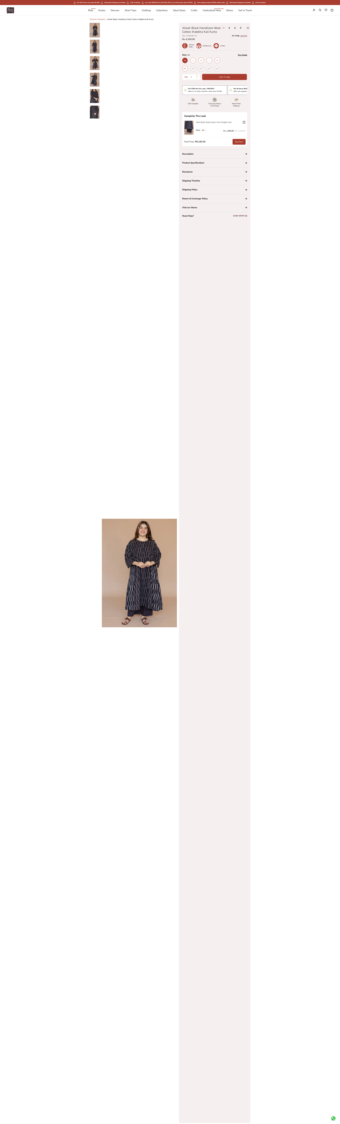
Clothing (146, 10)
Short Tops (130, 10)
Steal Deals (179, 10)
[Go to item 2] (95, 46)
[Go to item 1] (95, 30)
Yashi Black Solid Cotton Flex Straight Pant (214, 122)
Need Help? (188, 216)
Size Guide (242, 55)
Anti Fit (243, 36)
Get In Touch (245, 10)
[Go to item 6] (95, 112)
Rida (90, 10)
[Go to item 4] (95, 79)
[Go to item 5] (95, 96)
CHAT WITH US (240, 216)
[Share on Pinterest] (241, 28)
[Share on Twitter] (235, 28)
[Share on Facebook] (229, 28)
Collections (162, 10)
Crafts (194, 10)
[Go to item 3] (95, 63)
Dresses (115, 10)
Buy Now (239, 142)
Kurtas (101, 10)
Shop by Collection (97, 19)
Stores (229, 10)
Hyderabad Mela (212, 10)
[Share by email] (248, 28)
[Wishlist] (326, 10)
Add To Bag (224, 77)
